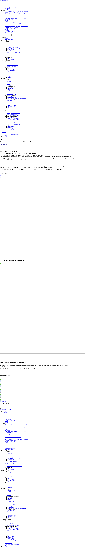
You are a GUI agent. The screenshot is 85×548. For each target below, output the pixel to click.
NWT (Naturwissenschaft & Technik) (14, 91)
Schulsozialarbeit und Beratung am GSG (13, 23)
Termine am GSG (8, 133)
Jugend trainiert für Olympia (13, 130)
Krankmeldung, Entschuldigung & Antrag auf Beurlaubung (16, 11)
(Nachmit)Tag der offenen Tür (13, 47)
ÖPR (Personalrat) (11, 70)
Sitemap (4, 411)
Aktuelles (4, 132)
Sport (6, 108)
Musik (8, 103)
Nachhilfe (7, 30)
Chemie (9, 89)
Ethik (8, 107)
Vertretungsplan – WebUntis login (11, 12)
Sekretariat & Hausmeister (12, 65)
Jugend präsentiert (11, 129)
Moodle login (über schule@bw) (11, 7)
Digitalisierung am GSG (9, 53)
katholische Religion (11, 106)
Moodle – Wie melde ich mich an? (14, 55)
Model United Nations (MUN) (13, 119)
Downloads (4, 136)
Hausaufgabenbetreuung (12, 114)
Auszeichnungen (10, 59)
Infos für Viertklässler (9, 16)
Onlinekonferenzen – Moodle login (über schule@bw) (15, 13)
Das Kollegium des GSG (12, 66)
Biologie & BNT (10, 88)
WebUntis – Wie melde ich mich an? (14, 56)
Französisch (9, 82)
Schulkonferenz (10, 69)
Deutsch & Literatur (11, 80)
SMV (8, 68)
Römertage (9, 120)
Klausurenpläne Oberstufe (10, 32)
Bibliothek (9, 77)
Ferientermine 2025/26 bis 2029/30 (12, 14)
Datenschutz (4, 413)
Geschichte (9, 96)
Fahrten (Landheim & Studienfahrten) (14, 52)
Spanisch (9, 85)
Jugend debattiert (10, 128)
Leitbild (9, 42)
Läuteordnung (10, 50)
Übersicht (9, 74)
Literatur (9, 101)
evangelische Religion (11, 105)
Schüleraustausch (10, 117)
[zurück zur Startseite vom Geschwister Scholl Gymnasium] (8, 0)
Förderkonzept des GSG (12, 111)
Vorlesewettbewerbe (11, 126)
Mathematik (9, 87)
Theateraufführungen (11, 122)
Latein (8, 84)
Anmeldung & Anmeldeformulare (14, 46)
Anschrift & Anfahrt (9, 39)
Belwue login (7, 8)
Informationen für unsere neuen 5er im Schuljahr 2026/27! (16, 18)
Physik (8, 90)
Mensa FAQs (7, 21)
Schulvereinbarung (11, 43)
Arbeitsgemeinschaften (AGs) (13, 115)
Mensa (6, 9)
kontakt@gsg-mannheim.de (5, 409)
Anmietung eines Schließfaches (11, 22)
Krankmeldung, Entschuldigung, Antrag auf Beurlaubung (16, 26)
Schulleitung (9, 62)
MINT (8, 58)
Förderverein (10, 75)
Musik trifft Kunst (10, 123)
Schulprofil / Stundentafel (12, 51)
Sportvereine (9, 76)
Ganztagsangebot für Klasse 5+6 (13, 48)
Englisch (9, 81)
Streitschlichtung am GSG (10, 31)
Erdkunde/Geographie (11, 94)
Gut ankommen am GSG (10, 19)
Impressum (4, 412)
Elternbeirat (9, 71)
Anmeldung (7, 17)
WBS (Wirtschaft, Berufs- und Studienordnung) (16, 98)
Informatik (9, 93)
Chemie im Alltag (10, 127)
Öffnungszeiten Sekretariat (10, 38)
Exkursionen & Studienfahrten (13, 118)
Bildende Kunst (10, 100)
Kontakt (1, 175)
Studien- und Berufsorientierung (13, 124)
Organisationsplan (11, 63)
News (6, 135)
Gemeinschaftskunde (11, 97)
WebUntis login (8, 6)
